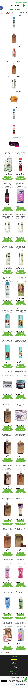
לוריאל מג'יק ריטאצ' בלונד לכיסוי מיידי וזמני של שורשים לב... (20, 341)
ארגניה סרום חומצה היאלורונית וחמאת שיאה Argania (7, 185)
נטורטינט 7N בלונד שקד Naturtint (21, 278)
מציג (12, 12)
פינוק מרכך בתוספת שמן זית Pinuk (20, 591)
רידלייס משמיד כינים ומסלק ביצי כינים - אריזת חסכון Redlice (20, 153)
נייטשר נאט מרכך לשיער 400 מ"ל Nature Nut (7, 529)
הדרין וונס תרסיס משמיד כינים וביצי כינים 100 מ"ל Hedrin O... (21, 185)
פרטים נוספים (20, 179)
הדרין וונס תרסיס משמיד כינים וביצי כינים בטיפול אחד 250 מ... (20, 624)
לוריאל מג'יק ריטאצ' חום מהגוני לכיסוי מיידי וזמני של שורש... (7, 341)
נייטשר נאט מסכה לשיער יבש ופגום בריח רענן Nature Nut (21, 404)
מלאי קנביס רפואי (15, 5)
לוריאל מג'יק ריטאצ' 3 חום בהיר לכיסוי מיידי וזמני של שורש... (20, 310)
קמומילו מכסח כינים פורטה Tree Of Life (7, 152)
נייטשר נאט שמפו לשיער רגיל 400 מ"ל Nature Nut (7, 403)
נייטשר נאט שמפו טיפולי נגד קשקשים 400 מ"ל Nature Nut (7, 435)
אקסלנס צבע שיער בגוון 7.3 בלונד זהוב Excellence (7, 623)
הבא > (2, 14)
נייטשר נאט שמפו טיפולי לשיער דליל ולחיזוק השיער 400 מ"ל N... (7, 467)
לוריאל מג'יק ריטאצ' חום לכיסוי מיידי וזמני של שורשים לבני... (7, 310)
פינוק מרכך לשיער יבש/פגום (7, 559)
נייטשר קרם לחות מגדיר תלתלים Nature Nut (20, 497)
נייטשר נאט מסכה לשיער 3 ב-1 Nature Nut (20, 372)
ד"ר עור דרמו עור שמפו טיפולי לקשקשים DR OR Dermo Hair (7, 279)
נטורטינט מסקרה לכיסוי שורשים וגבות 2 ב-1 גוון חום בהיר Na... (7, 247)
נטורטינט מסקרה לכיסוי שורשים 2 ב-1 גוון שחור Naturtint (20, 216)
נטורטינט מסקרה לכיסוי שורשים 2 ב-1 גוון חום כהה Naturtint (7, 216)
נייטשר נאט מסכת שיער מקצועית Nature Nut (7, 372)
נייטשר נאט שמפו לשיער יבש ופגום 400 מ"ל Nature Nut (7, 498)
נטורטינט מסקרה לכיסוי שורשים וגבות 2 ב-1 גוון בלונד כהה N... (20, 247)
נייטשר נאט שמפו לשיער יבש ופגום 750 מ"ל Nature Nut (20, 435)
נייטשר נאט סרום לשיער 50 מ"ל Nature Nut (20, 529)
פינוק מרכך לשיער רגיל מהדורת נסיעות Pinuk (7, 591)
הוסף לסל (20, 176)
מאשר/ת (4, 681)
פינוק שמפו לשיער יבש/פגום (20, 560)
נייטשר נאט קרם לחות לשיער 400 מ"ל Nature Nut (21, 467)
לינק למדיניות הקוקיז (17, 684)
